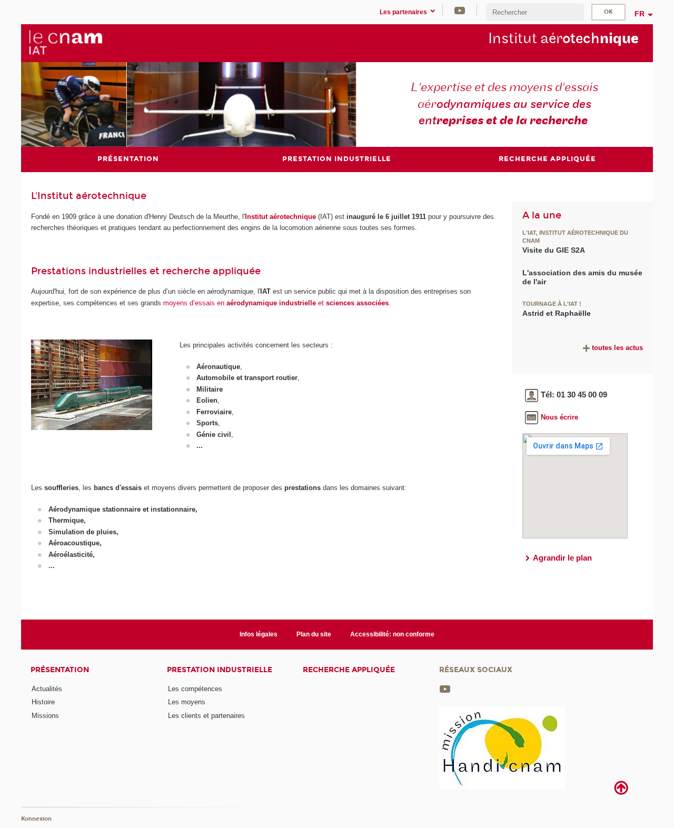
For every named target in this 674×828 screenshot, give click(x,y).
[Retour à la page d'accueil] (65, 42)
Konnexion (36, 818)
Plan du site (313, 634)
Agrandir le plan (562, 557)
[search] (535, 12)
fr (640, 13)
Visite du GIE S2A (553, 250)
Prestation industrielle (219, 669)
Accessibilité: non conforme (392, 634)
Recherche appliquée (349, 669)
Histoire (43, 702)
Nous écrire (559, 417)
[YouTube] (459, 10)
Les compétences (195, 689)
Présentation (60, 669)
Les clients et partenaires (206, 716)
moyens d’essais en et (276, 303)
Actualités (47, 689)
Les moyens (186, 702)
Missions (45, 716)
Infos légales (258, 634)
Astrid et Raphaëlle (556, 313)
